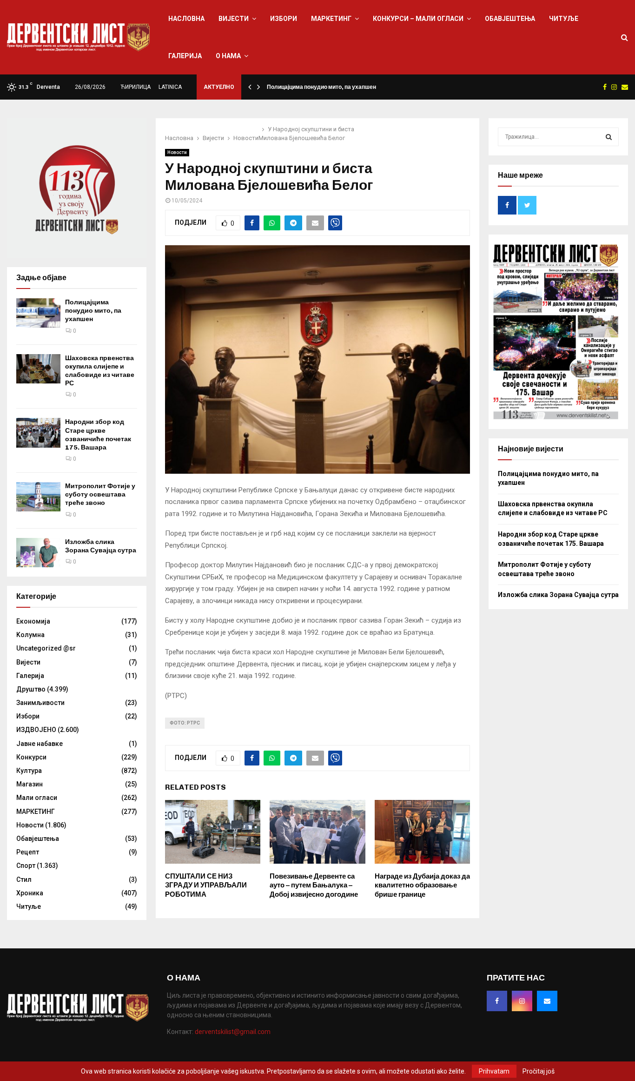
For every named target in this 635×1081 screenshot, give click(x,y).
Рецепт (27, 852)
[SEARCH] (609, 137)
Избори (283, 18)
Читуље (563, 18)
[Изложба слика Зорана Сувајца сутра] (38, 552)
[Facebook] (497, 1001)
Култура (29, 770)
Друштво (31, 689)
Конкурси (31, 757)
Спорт (25, 865)
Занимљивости (40, 702)
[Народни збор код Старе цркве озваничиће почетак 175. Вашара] (38, 432)
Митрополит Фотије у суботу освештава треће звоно (100, 494)
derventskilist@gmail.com (233, 1031)
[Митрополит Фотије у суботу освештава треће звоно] (38, 496)
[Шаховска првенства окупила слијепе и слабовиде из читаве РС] (38, 368)
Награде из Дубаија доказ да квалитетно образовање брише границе (422, 885)
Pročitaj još (539, 1071)
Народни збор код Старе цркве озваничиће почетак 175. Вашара (98, 434)
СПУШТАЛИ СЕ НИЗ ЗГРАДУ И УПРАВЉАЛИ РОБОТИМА (206, 885)
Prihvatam (494, 1071)
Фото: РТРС (185, 722)
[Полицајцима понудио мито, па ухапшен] (38, 313)
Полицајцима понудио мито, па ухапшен (321, 87)
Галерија (185, 56)
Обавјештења (510, 18)
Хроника (29, 893)
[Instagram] (522, 1001)
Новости (177, 152)
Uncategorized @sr (46, 648)
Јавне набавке (39, 743)
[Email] (547, 1001)
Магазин (29, 784)
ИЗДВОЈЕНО (36, 729)
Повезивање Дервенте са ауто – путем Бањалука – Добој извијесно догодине (314, 885)
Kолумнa (30, 634)
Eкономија (33, 621)
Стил (24, 879)
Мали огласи (36, 797)
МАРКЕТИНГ (331, 18)
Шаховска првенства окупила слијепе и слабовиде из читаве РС (99, 371)
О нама (228, 56)
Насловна (186, 18)
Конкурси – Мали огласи (418, 18)
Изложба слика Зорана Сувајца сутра (100, 546)
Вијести (233, 18)
